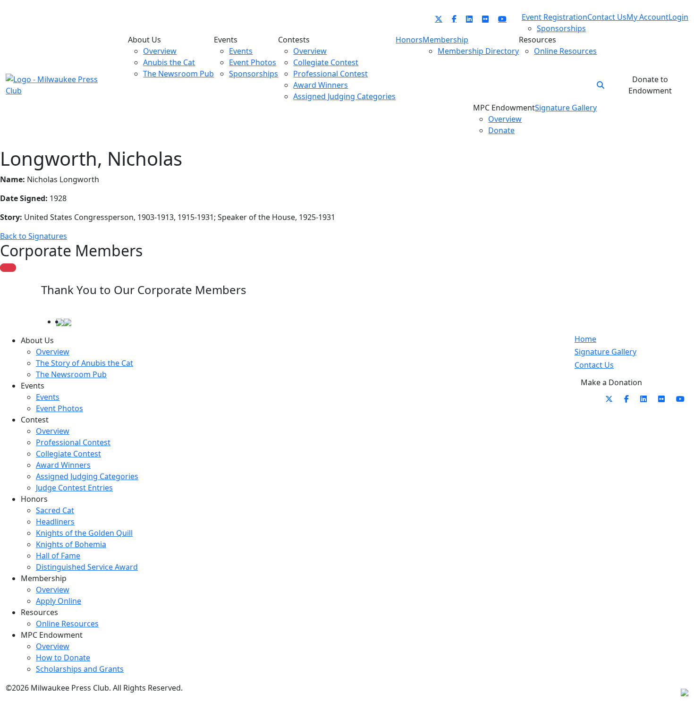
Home (585, 339)
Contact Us (594, 365)
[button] (600, 85)
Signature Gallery (605, 351)
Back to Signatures (33, 236)
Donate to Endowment (650, 85)
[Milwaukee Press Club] (52, 84)
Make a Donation (611, 382)
